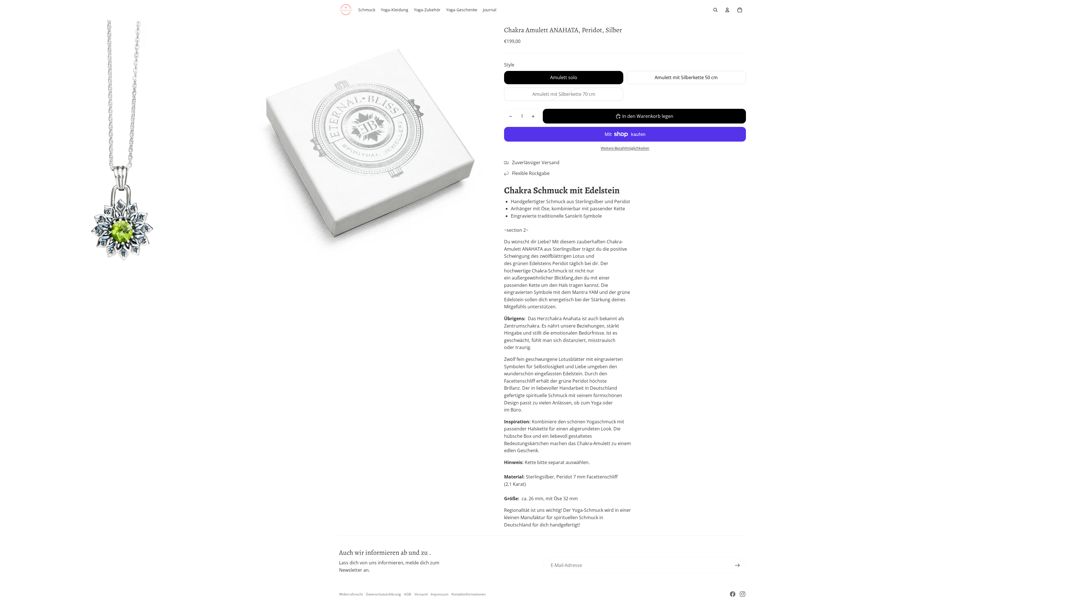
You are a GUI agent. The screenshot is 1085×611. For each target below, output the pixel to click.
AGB (407, 594)
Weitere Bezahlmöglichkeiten (625, 148)
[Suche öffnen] (715, 10)
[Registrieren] (737, 565)
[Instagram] (742, 594)
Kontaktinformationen (469, 594)
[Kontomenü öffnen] (727, 10)
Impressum (439, 594)
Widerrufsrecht (351, 594)
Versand (421, 594)
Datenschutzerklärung (383, 594)
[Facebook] (732, 594)
